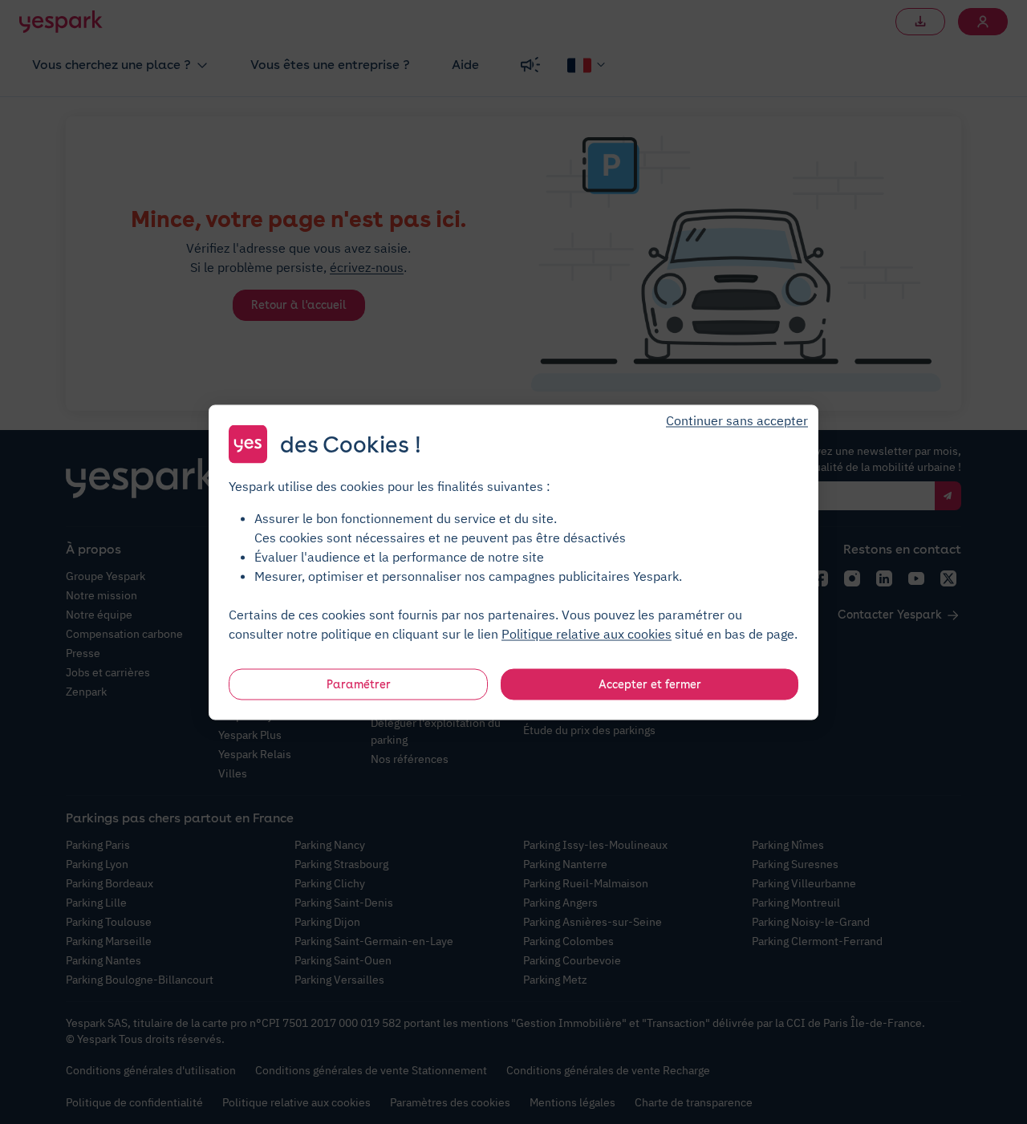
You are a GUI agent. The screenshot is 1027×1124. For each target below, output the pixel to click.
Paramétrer (359, 683)
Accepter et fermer (650, 683)
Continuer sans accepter (737, 420)
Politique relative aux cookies (586, 633)
